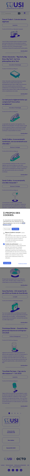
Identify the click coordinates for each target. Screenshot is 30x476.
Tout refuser (15, 229)
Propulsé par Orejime (22, 263)
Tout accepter (7, 229)
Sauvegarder (7, 263)
